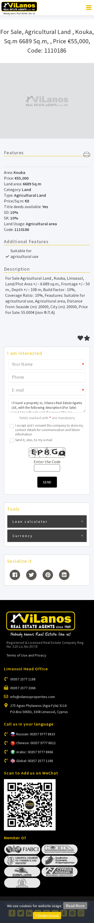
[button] (86, 155)
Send (47, 482)
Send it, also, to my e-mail (33, 440)
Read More (75, 905)
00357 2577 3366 (23, 688)
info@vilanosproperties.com (32, 696)
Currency (23, 535)
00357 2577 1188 (23, 679)
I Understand (47, 915)
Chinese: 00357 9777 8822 (36, 743)
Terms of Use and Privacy (26, 655)
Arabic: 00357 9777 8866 (34, 752)
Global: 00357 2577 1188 (34, 760)
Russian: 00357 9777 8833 (35, 734)
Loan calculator (30, 521)
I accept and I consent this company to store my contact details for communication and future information (49, 429)
